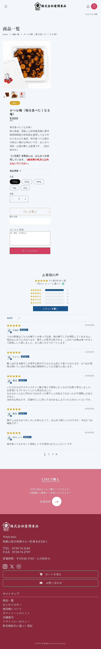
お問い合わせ (54, 583)
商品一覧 (15, 34)
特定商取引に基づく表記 (18, 626)
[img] (14, 325)
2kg (25, 187)
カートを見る (53, 574)
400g (26, 181)
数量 (12, 193)
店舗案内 (8, 617)
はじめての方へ (12, 605)
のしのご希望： (18, 229)
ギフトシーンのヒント (16, 613)
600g (38, 181)
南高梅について (12, 609)
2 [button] (49, 454)
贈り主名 (13, 217)
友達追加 (45, 501)
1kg (14, 187)
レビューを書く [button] (50, 308)
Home (5, 34)
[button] (6, 6)
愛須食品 (45, 643)
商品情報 (14, 170)
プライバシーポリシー (16, 621)
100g (15, 181)
